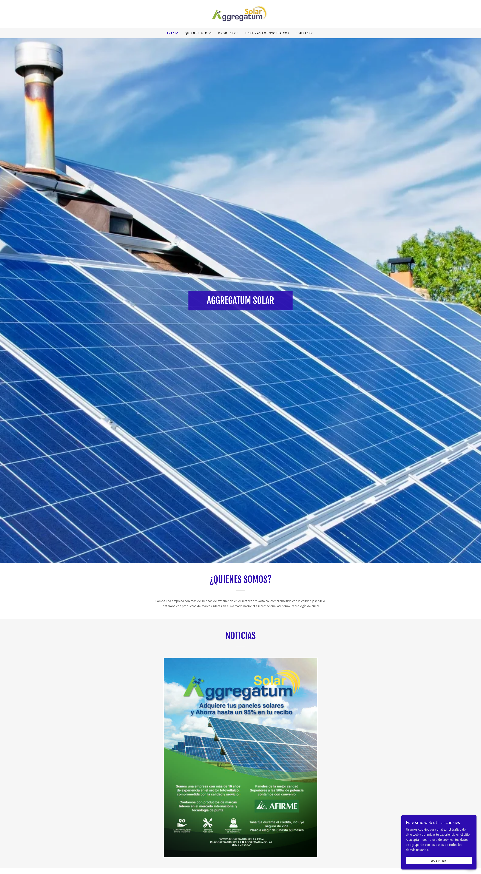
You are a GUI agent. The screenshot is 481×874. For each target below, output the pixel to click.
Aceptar (439, 860)
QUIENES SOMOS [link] (198, 33)
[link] (240, 13)
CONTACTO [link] (305, 33)
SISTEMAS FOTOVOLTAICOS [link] (267, 33)
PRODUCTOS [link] (228, 33)
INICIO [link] (173, 33)
